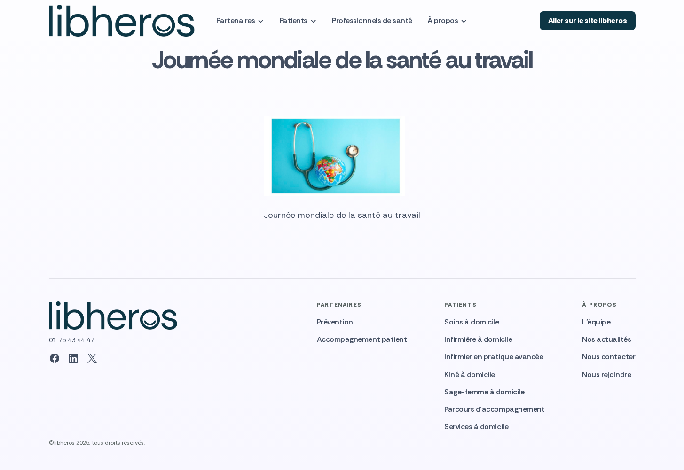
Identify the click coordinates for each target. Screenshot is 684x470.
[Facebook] (54, 358)
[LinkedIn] (73, 358)
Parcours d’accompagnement (494, 409)
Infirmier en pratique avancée (493, 357)
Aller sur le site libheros (587, 20)
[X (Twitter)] (92, 358)
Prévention (335, 322)
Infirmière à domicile (478, 339)
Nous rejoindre (606, 374)
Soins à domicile (471, 322)
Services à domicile (476, 426)
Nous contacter (608, 357)
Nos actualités (606, 339)
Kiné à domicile (469, 374)
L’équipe (596, 322)
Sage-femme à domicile (484, 392)
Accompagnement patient (362, 339)
